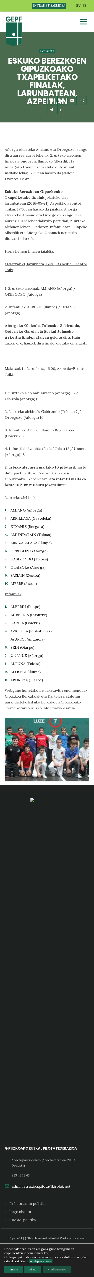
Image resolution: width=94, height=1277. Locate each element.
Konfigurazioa (56, 1269)
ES (84, 5)
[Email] (72, 100)
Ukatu (33, 1269)
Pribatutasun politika (27, 1203)
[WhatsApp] (82, 100)
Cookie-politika (22, 1219)
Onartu (13, 1269)
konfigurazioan (40, 1261)
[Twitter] (61, 100)
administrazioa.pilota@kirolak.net (41, 1186)
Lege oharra (20, 1211)
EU (78, 5)
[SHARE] (61, 109)
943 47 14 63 (21, 1175)
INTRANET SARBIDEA (49, 5)
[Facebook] (51, 100)
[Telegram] (51, 109)
